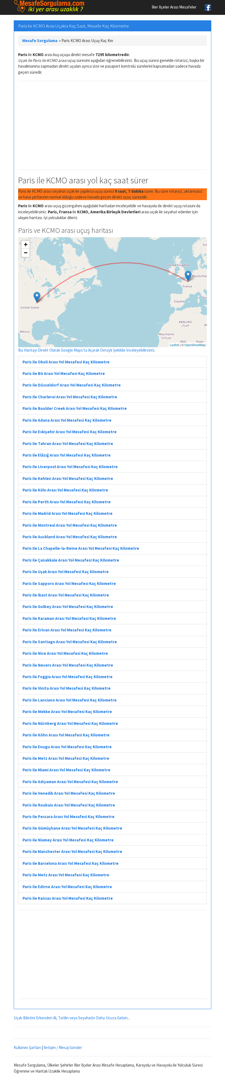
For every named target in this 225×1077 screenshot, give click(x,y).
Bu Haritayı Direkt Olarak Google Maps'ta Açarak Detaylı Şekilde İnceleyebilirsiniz (86, 350)
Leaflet (174, 345)
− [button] (25, 252)
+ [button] (25, 244)
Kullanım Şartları (27, 1047)
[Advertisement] (112, 125)
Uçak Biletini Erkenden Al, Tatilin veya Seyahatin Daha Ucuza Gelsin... (72, 1017)
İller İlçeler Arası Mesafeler (174, 7)
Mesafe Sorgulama (39, 40)
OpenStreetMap (195, 345)
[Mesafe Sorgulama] (49, 6)
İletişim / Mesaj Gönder (63, 1047)
